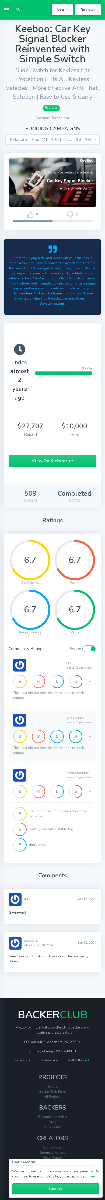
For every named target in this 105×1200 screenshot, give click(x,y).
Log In (62, 9)
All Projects (52, 1096)
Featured (51, 108)
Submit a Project (52, 1152)
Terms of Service (23, 1060)
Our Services (52, 1147)
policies (89, 1176)
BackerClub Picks (52, 1091)
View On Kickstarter (52, 461)
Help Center (52, 1127)
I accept (55, 1188)
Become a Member (52, 1116)
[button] (18, 9)
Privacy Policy (50, 1060)
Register (88, 9)
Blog (53, 1121)
